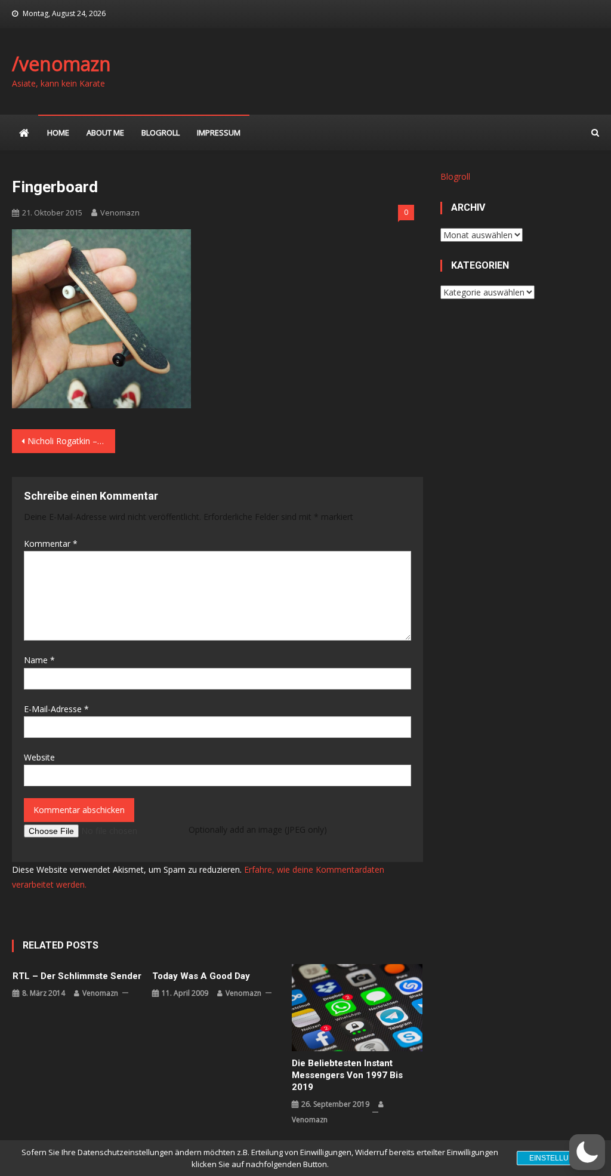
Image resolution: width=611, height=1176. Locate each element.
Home (58, 132)
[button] (587, 1152)
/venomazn (61, 63)
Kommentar (51, 543)
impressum (218, 132)
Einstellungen (559, 1158)
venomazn (120, 212)
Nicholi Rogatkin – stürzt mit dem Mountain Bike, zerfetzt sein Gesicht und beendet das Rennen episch (71, 441)
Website (39, 757)
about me (105, 132)
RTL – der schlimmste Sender (77, 976)
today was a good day (201, 976)
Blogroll (160, 132)
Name (39, 660)
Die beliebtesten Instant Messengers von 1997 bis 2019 (347, 1075)
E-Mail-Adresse (56, 709)
